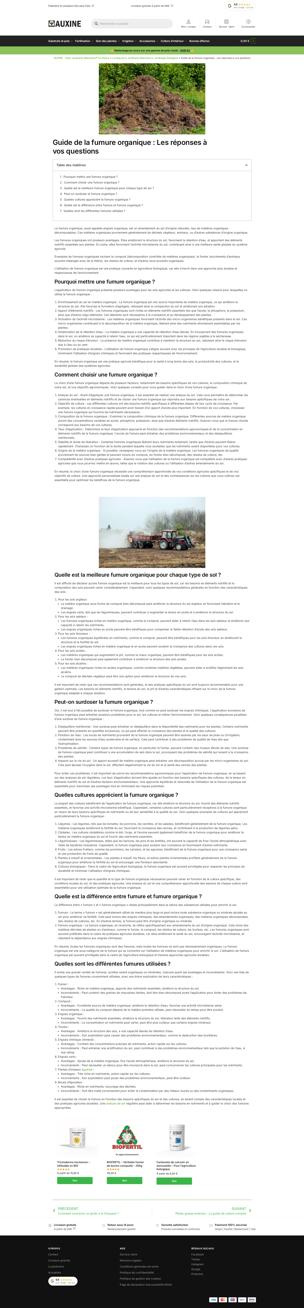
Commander (248, 26)
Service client (226, 26)
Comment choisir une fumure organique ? (91, 182)
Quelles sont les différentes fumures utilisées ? (94, 211)
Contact (207, 26)
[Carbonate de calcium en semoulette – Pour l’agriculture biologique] (177, 1137)
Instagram (197, 1264)
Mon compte (188, 26)
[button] (248, 41)
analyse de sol (115, 1103)
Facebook (197, 1254)
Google (195, 1269)
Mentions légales (130, 1260)
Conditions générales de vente (139, 1266)
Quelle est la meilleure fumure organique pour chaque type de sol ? (109, 188)
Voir (74, 1180)
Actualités (54, 1272)
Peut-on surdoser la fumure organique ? (90, 194)
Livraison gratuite (59, 1260)
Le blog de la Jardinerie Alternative (132, 58)
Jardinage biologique (166, 58)
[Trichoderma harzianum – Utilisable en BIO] (77, 1137)
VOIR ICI (185, 50)
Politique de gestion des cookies (140, 1278)
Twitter (195, 1259)
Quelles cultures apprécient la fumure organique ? (97, 199)
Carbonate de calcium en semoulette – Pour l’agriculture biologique (176, 1165)
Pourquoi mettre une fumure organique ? (91, 176)
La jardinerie (56, 1266)
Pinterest (197, 1274)
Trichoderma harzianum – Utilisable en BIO (73, 1163)
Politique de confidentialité (137, 1272)
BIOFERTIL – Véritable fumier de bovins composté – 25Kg (125, 1163)
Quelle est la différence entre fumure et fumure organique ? (103, 205)
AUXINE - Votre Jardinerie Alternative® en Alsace (81, 58)
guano (87, 1069)
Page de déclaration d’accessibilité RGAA (146, 1284)
